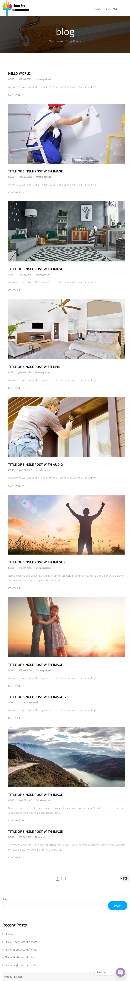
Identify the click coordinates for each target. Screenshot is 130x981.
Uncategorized (43, 79)
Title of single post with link (34, 367)
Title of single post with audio (35, 464)
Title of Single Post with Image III (37, 665)
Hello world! (19, 73)
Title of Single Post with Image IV (37, 697)
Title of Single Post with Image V (37, 562)
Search (6, 899)
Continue (14, 94)
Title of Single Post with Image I (36, 171)
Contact (111, 8)
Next (123, 878)
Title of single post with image (35, 795)
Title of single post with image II (37, 269)
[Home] (19, 9)
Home (97, 8)
